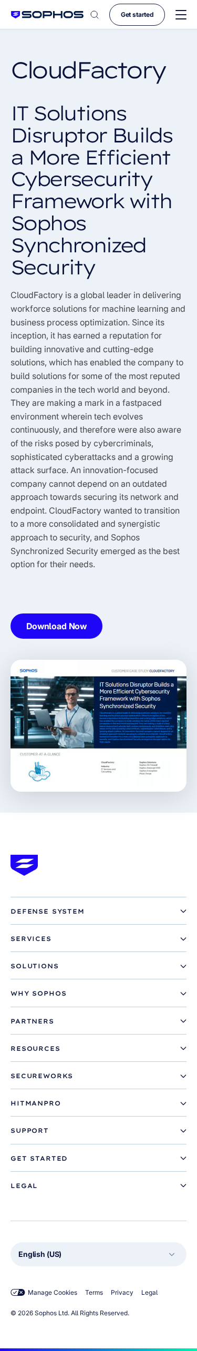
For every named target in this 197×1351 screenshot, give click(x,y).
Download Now (56, 626)
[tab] (98, 911)
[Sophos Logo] (47, 14)
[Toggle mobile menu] (180, 15)
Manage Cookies (52, 1292)
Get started (137, 14)
